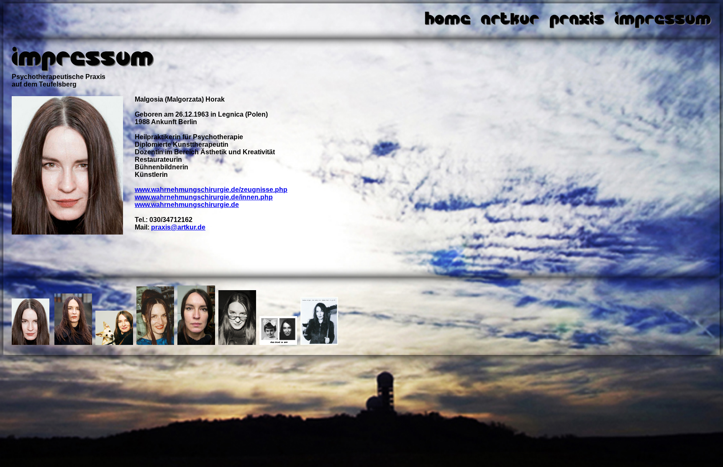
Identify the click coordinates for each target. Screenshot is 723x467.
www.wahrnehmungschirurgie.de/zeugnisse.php (211, 189)
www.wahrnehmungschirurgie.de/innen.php (204, 197)
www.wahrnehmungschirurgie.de (187, 204)
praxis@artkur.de (178, 227)
